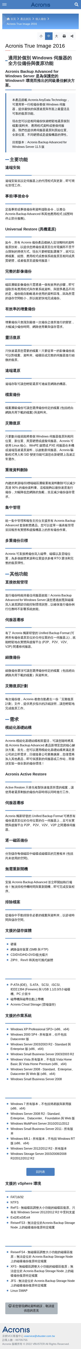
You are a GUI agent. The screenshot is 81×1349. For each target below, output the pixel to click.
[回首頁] (40, 4)
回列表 (40, 1171)
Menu (4, 4)
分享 (72, 36)
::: (3, 15)
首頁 (13, 18)
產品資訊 (25, 18)
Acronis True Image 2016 (22, 23)
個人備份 (40, 18)
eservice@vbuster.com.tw (39, 1335)
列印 (64, 36)
